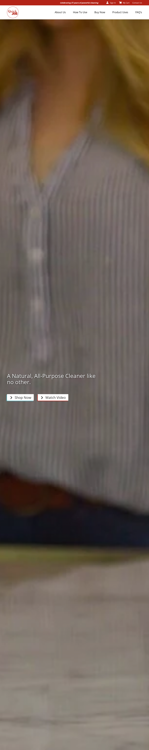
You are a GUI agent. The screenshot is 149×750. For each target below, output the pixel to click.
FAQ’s (138, 12)
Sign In (113, 3)
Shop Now (23, 397)
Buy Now (99, 12)
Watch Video (55, 397)
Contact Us (137, 3)
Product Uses (120, 12)
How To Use (80, 12)
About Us (60, 12)
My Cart (126, 3)
